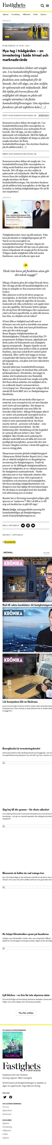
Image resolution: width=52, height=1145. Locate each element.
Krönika (44, 115)
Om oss (6, 1107)
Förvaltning (16, 14)
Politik (35, 14)
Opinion (43, 14)
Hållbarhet (26, 14)
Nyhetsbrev (7, 1110)
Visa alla (46, 552)
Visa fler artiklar (26, 1013)
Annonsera (7, 1114)
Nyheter (6, 14)
